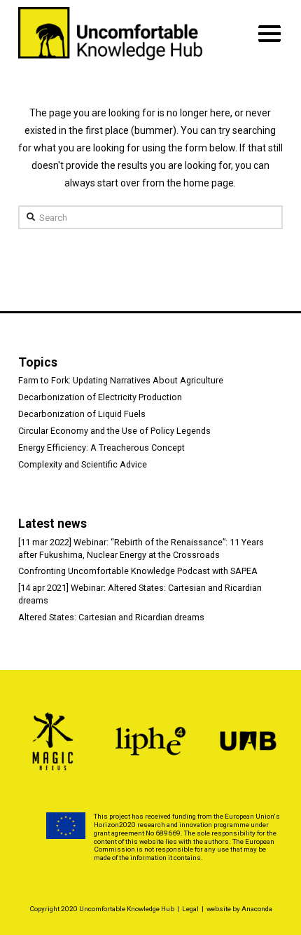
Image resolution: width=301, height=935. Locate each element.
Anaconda (256, 909)
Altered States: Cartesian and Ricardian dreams (111, 617)
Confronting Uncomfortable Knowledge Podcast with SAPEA (138, 571)
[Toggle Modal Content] (270, 34)
